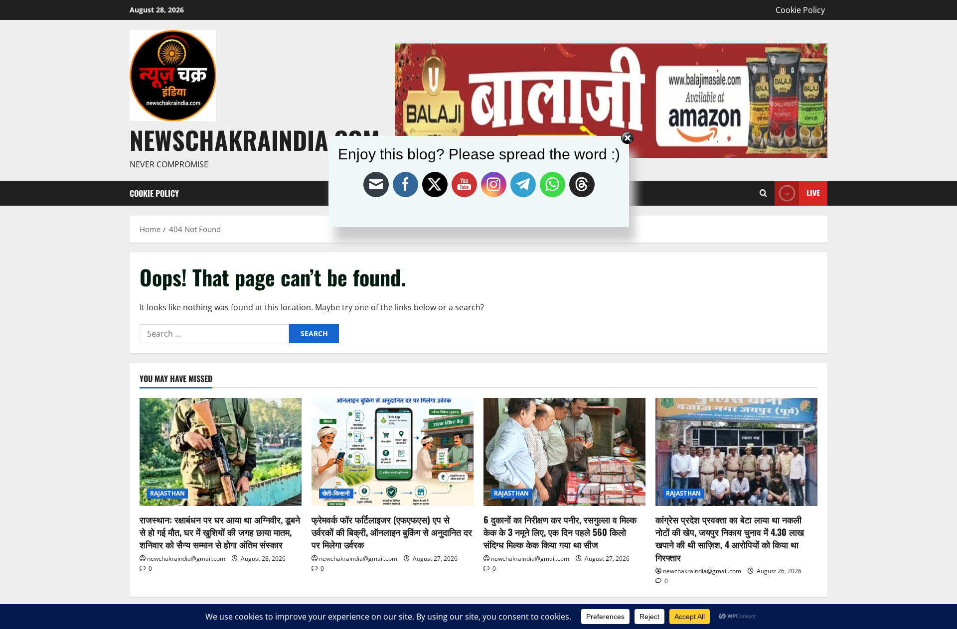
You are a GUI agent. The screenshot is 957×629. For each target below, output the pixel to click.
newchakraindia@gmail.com (186, 558)
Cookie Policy (800, 9)
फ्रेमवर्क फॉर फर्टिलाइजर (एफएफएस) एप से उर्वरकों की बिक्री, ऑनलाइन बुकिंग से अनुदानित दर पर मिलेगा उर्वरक (392, 532)
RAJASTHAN (167, 493)
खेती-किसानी (336, 493)
